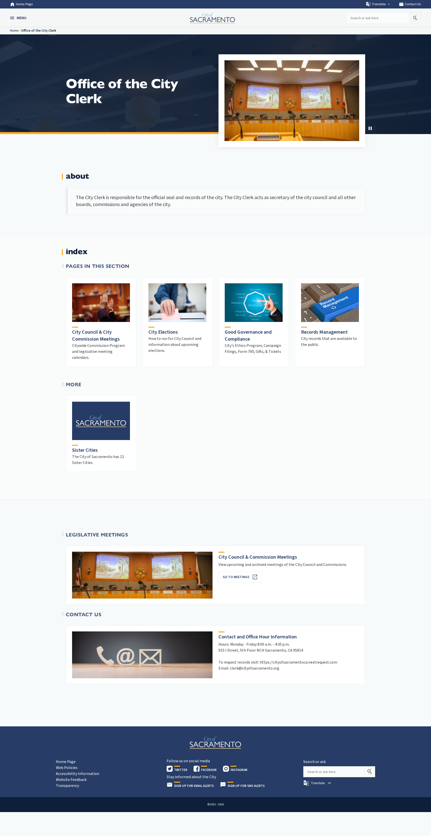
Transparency (67, 785)
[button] (18, 18)
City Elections (163, 332)
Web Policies (67, 767)
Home (14, 30)
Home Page (24, 4)
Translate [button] (379, 4)
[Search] (369, 771)
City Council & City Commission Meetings (96, 336)
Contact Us (410, 4)
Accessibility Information (77, 773)
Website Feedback (71, 779)
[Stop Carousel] (370, 128)
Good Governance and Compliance (248, 336)
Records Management (324, 332)
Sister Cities (85, 450)
